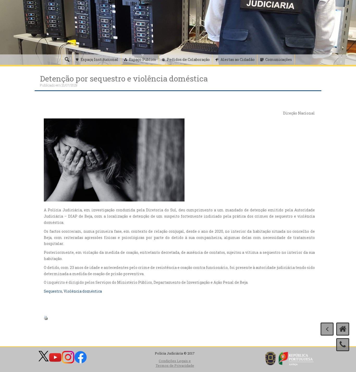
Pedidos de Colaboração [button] (188, 59)
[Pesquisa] (67, 59)
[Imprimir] (46, 317)
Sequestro (53, 291)
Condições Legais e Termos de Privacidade (175, 363)
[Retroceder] (327, 329)
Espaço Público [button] (142, 59)
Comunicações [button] (278, 59)
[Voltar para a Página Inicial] (342, 329)
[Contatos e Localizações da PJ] (342, 344)
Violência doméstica (83, 291)
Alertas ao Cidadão (237, 59)
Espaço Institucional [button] (99, 59)
